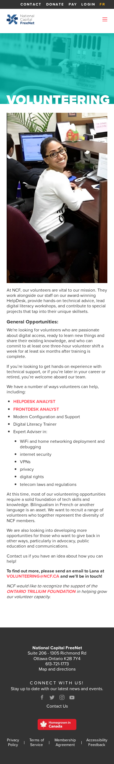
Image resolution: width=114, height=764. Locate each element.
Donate (55, 4)
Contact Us (57, 706)
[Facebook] (42, 697)
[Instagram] (62, 697)
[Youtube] (72, 697)
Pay (73, 4)
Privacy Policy (13, 742)
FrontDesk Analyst (36, 409)
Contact (31, 4)
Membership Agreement (65, 742)
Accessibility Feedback (96, 742)
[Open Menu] (104, 19)
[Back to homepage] (20, 19)
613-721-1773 (57, 663)
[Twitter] (52, 697)
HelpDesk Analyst (34, 401)
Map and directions (57, 669)
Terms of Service (36, 742)
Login (88, 4)
